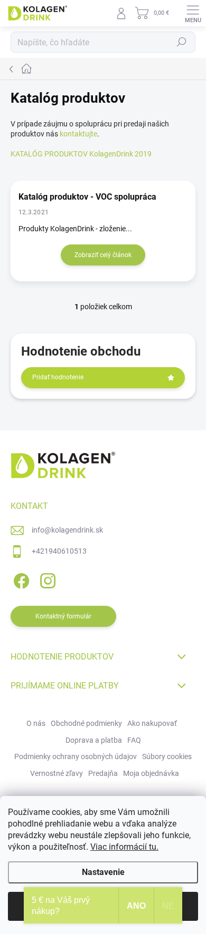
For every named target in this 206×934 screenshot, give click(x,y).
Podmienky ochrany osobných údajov (75, 756)
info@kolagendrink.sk (67, 530)
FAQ (134, 740)
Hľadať (182, 42)
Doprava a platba (93, 740)
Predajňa (103, 773)
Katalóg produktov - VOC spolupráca (87, 197)
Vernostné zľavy (56, 773)
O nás (35, 723)
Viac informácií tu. (124, 847)
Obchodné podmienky (86, 723)
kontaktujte (78, 134)
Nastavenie (103, 872)
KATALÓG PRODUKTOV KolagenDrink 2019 (81, 154)
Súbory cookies (167, 756)
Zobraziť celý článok (103, 255)
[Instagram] (46, 578)
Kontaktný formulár (63, 616)
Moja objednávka (151, 773)
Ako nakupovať (152, 723)
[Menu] (193, 13)
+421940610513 (59, 551)
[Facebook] (20, 578)
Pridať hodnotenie (57, 377)
